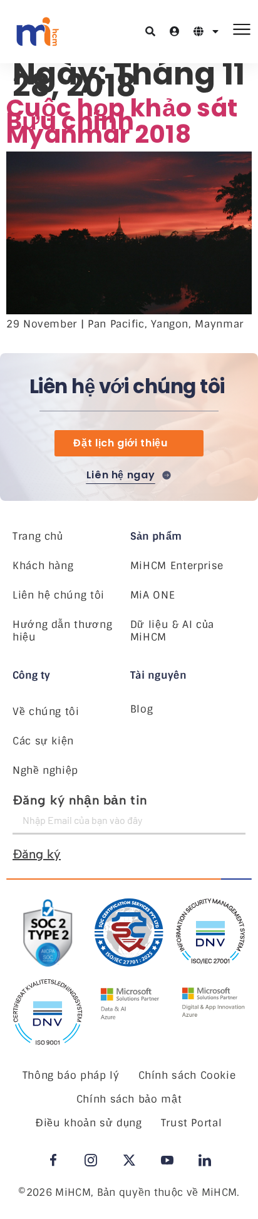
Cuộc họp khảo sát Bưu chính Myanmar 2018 (121, 121)
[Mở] (215, 31)
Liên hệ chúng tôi (59, 595)
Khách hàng (43, 565)
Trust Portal (191, 1122)
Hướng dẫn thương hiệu (62, 631)
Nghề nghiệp (45, 770)
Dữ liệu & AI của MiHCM (172, 631)
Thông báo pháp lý (71, 1075)
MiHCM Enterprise (177, 565)
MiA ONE (152, 595)
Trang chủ (38, 536)
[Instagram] (90, 1160)
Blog (141, 709)
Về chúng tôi (46, 711)
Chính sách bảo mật (129, 1099)
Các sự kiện (43, 741)
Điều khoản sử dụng (89, 1122)
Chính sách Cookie (187, 1075)
